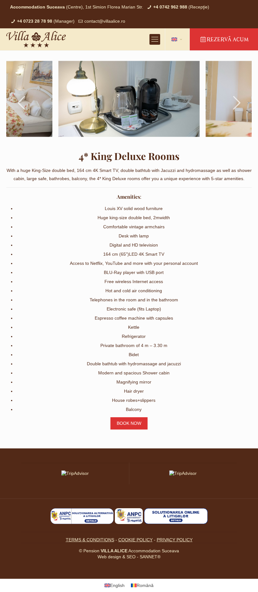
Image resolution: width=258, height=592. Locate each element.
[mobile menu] (154, 39)
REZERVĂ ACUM (228, 40)
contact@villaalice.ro (104, 21)
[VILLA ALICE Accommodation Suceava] (36, 39)
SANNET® (150, 556)
